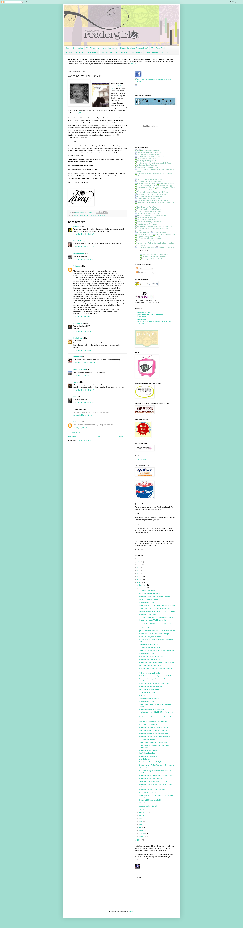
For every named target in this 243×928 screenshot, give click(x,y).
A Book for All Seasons (146, 768)
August (141, 816)
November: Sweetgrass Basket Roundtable (153, 728)
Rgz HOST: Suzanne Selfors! (148, 725)
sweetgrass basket (100, 215)
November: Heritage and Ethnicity (150, 779)
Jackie (75, 382)
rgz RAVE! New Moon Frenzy (148, 644)
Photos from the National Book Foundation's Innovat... (157, 650)
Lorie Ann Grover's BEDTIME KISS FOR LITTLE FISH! (157, 611)
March (141, 830)
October (142, 810)
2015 (139, 565)
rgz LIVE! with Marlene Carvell (149, 628)
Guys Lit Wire (141, 459)
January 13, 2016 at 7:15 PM (83, 428)
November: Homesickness (148, 756)
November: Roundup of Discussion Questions (154, 596)
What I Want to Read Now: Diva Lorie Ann (153, 722)
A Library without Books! (147, 739)
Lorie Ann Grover (79, 369)
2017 (139, 559)
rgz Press (165, 52)
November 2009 (89, 215)
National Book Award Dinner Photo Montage (154, 634)
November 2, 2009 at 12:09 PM (84, 363)
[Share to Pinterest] (106, 212)
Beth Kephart (78, 323)
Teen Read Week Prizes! (147, 792)
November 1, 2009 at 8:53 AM (83, 316)
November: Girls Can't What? (148, 750)
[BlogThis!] (99, 212)
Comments (142, 272)
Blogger (130, 912)
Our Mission (78, 48)
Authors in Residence (74, 52)
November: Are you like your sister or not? (153, 709)
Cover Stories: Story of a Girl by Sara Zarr (153, 762)
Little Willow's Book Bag (147, 602)
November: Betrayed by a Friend (150, 637)
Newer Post (72, 436)
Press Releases (151, 52)
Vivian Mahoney (79, 241)
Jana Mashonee (144, 759)
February (142, 833)
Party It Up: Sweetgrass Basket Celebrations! (154, 730)
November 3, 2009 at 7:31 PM (83, 390)
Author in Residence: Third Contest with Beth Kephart (157, 605)
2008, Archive (121, 52)
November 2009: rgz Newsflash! (150, 800)
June (141, 821)
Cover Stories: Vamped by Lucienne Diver (153, 742)
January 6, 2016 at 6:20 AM (82, 415)
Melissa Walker (78, 253)
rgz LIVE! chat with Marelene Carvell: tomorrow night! (157, 631)
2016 (139, 562)
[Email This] (97, 212)
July (140, 818)
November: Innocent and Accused (150, 687)
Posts (140, 268)
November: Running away (148, 614)
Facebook (133, 64)
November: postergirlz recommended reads (153, 733)
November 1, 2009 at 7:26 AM (83, 259)
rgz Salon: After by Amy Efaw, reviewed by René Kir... (157, 617)
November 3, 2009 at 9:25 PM (83, 402)
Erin (74, 397)
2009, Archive (106, 52)
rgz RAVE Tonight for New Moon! (150, 647)
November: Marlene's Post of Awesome (152, 789)
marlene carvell (78, 215)
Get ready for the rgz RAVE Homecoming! (153, 620)
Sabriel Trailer (143, 803)
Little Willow (77, 357)
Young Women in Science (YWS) (150, 665)
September (143, 812)
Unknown (76, 266)
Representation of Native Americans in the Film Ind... (156, 765)
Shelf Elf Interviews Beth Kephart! (150, 673)
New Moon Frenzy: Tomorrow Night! (151, 656)
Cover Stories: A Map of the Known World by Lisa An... (157, 662)
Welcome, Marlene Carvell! (148, 806)
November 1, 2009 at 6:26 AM (83, 234)
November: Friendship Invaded (149, 659)
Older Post (123, 436)
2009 (139, 582)
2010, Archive (92, 52)
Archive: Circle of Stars (107, 48)
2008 (139, 840)
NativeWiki (142, 695)
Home (98, 436)
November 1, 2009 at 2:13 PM (83, 331)
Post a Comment (76, 432)
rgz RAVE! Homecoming (147, 590)
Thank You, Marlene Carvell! (148, 599)
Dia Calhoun (77, 338)
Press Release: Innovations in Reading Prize (154, 684)
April (140, 827)
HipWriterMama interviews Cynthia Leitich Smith (155, 676)
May (140, 824)
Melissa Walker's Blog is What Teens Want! (153, 781)
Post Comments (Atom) (85, 440)
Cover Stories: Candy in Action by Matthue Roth (155, 608)
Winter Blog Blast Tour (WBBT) (149, 689)
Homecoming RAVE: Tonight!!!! (149, 593)
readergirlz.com (79, 113)
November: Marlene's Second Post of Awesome (155, 736)
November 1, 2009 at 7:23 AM (83, 247)
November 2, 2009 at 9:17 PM (83, 375)
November (142, 588)
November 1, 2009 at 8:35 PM (83, 350)
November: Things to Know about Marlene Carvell (156, 776)
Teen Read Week (158, 48)
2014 (139, 567)
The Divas (90, 48)
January (142, 836)
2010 (139, 579)
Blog (67, 48)
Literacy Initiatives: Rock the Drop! (134, 48)
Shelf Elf (76, 226)
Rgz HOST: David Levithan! (148, 693)
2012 (139, 573)
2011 (139, 576)
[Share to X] (102, 212)
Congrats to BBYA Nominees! (149, 698)
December (142, 585)
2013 (139, 571)
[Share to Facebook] (104, 212)
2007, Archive (136, 52)
